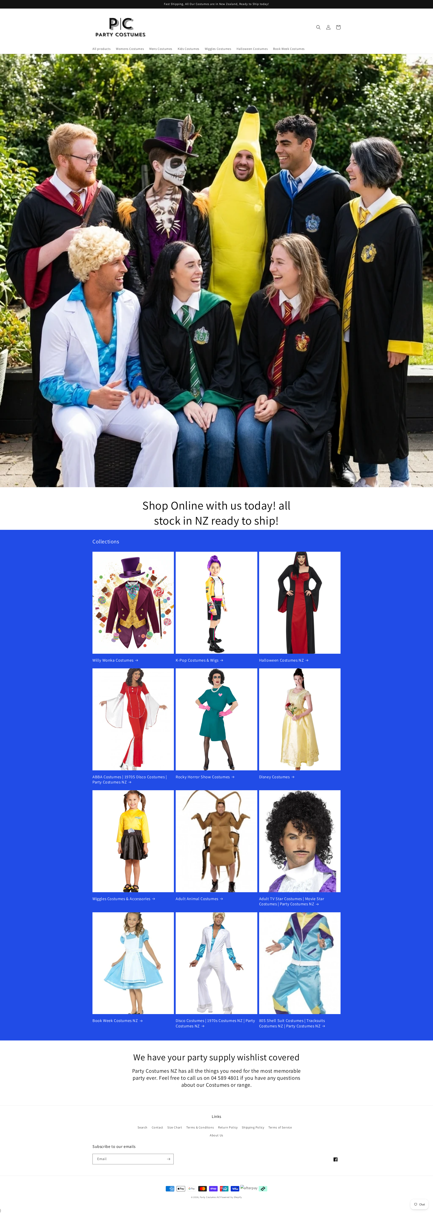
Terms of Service (280, 1127)
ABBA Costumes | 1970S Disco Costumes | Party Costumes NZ (129, 779)
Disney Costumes (274, 776)
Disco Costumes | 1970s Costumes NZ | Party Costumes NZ (215, 1023)
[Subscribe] (168, 1159)
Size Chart (174, 1127)
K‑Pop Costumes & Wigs (197, 660)
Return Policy (228, 1127)
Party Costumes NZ (210, 1197)
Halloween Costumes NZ (281, 660)
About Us (216, 1135)
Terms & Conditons (200, 1127)
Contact (157, 1127)
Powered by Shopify (231, 1197)
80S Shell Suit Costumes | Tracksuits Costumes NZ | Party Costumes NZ (292, 1023)
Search (142, 1127)
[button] (318, 27)
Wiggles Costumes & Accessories (121, 898)
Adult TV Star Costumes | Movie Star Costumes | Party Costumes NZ (291, 901)
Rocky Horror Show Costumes (203, 776)
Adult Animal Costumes (197, 898)
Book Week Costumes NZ (115, 1020)
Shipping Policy (253, 1127)
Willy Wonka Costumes (113, 660)
